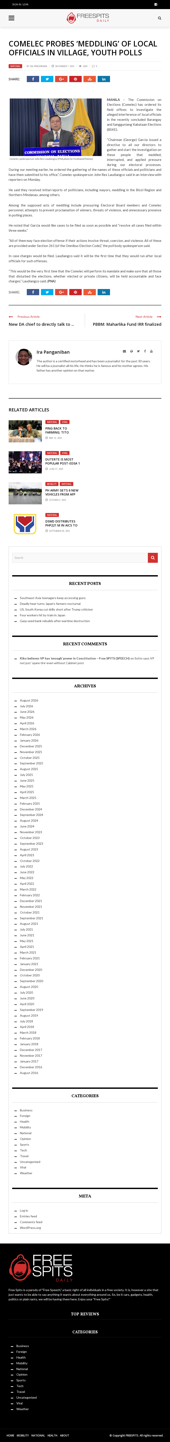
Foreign (25, 1116)
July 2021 (26, 929)
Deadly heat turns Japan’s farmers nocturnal (50, 603)
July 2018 (26, 1021)
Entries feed (28, 1216)
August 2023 (29, 849)
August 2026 (29, 700)
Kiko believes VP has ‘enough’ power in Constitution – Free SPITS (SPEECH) (75, 658)
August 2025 (29, 769)
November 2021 (31, 906)
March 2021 (28, 952)
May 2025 (26, 786)
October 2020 (30, 975)
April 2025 (27, 792)
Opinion (25, 1139)
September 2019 (31, 1010)
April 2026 (27, 723)
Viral (65, 422)
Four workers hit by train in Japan (42, 615)
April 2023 (27, 855)
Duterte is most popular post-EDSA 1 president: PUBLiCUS (62, 463)
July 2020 (26, 992)
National (15, 66)
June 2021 (27, 935)
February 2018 (30, 1038)
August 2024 (29, 820)
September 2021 (31, 918)
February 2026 (30, 734)
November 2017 (31, 1055)
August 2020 (29, 987)
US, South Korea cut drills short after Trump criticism (56, 609)
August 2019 (29, 1015)
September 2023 (31, 843)
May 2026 (26, 717)
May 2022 (26, 878)
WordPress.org (30, 1228)
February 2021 (30, 958)
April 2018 (27, 1027)
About (64, 1435)
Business (26, 1110)
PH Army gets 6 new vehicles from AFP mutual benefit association (61, 496)
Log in (24, 1210)
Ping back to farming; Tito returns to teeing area (61, 434)
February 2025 (30, 803)
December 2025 (31, 746)
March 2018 (28, 1032)
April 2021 (27, 946)
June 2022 (27, 872)
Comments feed (31, 1222)
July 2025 (26, 775)
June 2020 (27, 998)
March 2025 (28, 798)
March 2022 (28, 889)
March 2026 (28, 729)
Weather (26, 1173)
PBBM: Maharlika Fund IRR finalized (127, 324)
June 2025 (27, 780)
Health (24, 1121)
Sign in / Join (20, 4)
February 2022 (30, 895)
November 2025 (31, 752)
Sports (24, 1144)
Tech (23, 1150)
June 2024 (27, 826)
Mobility (52, 484)
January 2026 (29, 740)
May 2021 (26, 941)
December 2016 (31, 1067)
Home (10, 1435)
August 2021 (29, 923)
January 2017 (29, 1061)
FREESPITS (132, 1435)
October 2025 (30, 758)
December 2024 (31, 809)
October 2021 (30, 912)
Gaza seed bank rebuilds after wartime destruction (55, 621)
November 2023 (31, 832)
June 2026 (27, 711)
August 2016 (29, 1073)
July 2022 (26, 866)
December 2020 (31, 970)
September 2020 (31, 981)
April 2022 (27, 883)
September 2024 (31, 815)
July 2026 (26, 706)
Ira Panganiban (38, 66)
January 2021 (29, 964)
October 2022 (30, 861)
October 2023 (30, 838)
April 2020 (27, 1004)
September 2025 (31, 763)
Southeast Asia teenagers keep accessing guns (53, 598)
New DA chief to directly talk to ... (41, 324)
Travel (24, 1156)
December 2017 (31, 1050)
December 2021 (31, 901)
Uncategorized (30, 1162)
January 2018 (29, 1044)
